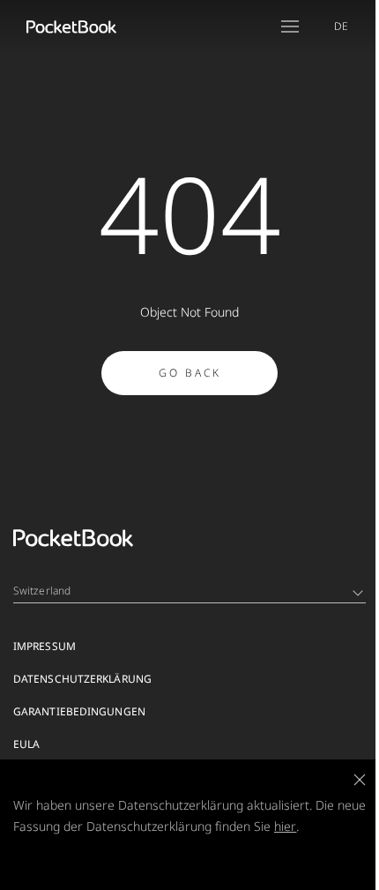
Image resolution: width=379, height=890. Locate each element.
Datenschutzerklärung (82, 678)
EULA (26, 744)
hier (285, 826)
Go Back (190, 372)
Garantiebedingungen (79, 711)
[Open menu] (290, 26)
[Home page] (71, 26)
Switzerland (42, 590)
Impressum (44, 646)
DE (341, 26)
